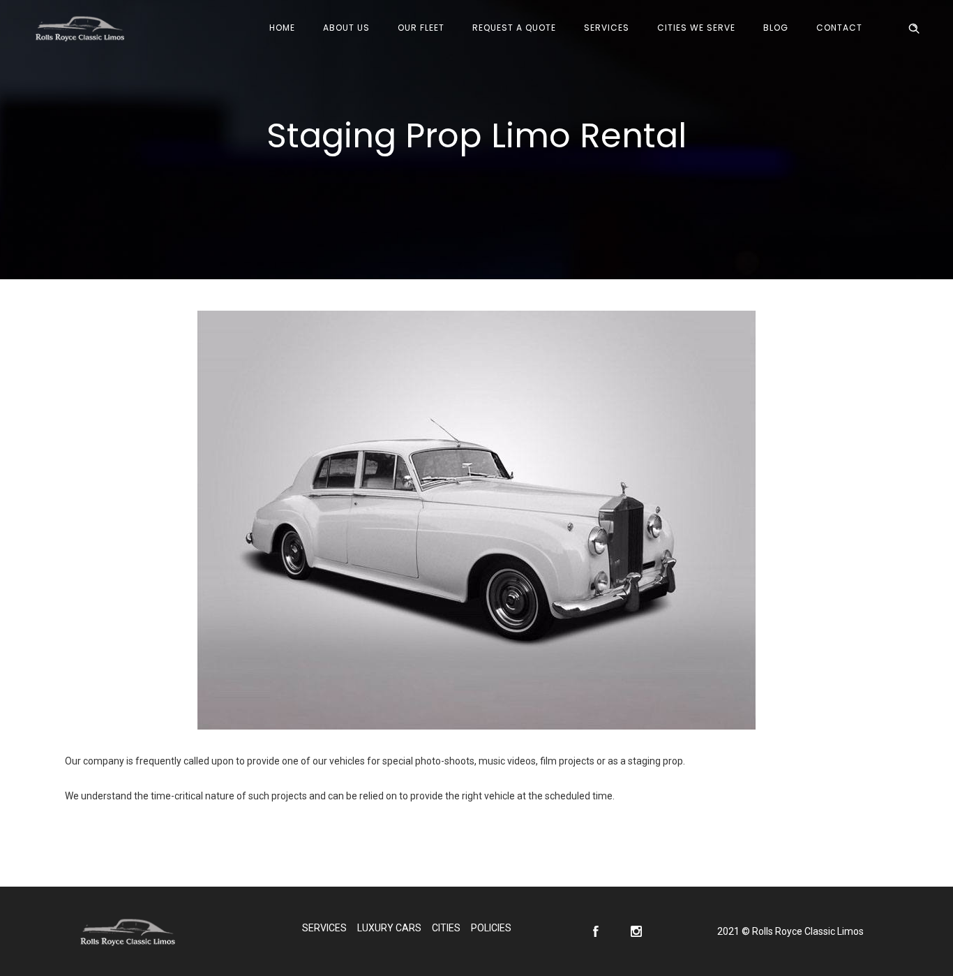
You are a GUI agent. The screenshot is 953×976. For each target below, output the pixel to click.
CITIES (446, 927)
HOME (282, 28)
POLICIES (491, 927)
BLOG (775, 28)
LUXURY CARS (389, 927)
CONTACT (839, 28)
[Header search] (914, 29)
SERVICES (606, 28)
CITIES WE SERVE (696, 28)
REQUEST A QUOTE (514, 28)
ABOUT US (346, 28)
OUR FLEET (421, 28)
